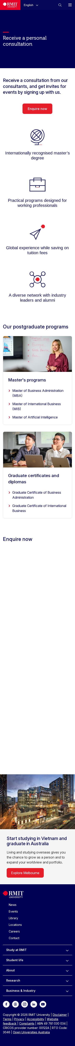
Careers (14, 931)
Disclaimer (60, 1014)
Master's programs (27, 379)
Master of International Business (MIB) (36, 406)
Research (13, 980)
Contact (14, 938)
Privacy (19, 1019)
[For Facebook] (6, 1004)
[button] (32, 5)
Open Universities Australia (31, 1032)
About (10, 970)
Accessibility (35, 1019)
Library (13, 918)
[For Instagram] (24, 1004)
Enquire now (37, 109)
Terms (7, 1019)
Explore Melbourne (25, 873)
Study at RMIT (16, 950)
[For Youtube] (43, 1004)
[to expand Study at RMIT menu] (67, 950)
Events (13, 911)
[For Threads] (15, 1004)
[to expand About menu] (67, 970)
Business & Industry (20, 990)
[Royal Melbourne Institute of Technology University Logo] (10, 5)
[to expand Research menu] (67, 980)
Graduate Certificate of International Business (39, 508)
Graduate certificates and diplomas (33, 478)
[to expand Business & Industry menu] (67, 990)
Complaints (26, 1023)
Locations (15, 924)
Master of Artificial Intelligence (35, 417)
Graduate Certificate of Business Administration (36, 495)
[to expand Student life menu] (67, 960)
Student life (14, 960)
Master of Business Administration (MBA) (38, 393)
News (12, 905)
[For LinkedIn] (33, 1004)
